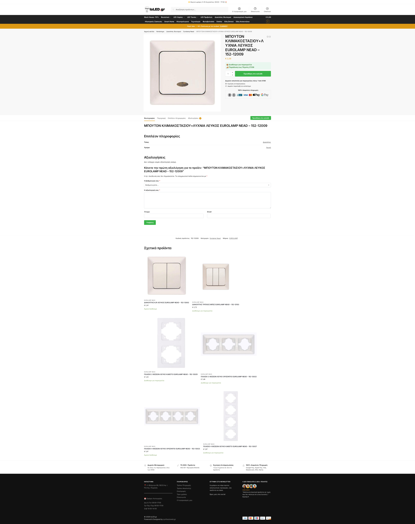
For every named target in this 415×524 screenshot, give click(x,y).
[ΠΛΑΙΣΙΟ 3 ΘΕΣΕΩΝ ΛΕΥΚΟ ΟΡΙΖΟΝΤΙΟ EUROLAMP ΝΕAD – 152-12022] (229, 344)
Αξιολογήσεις (194, 118)
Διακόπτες (267, 142)
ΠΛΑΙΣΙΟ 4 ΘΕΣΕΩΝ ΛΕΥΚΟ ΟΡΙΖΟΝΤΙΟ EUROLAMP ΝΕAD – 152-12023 (172, 449)
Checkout (267, 11)
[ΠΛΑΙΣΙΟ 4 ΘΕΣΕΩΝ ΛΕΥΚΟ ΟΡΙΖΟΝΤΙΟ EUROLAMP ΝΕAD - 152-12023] (270, 37)
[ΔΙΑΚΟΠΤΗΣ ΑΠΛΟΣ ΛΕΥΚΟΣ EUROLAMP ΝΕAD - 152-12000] (268, 37)
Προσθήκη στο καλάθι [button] (166, 312)
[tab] (150, 118)
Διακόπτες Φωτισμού (173, 31)
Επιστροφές (181, 491)
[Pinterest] (231, 498)
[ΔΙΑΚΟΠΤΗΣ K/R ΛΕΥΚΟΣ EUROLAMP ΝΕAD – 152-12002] (166, 275)
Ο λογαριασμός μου (239, 11)
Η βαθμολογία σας (152, 181)
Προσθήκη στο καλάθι (253, 74)
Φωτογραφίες (149, 118)
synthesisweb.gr (169, 519)
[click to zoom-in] (182, 73)
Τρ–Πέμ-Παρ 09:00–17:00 (153, 506)
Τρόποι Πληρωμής (184, 485)
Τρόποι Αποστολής (184, 488)
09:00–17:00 (156, 503)
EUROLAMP (233, 238)
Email (209, 212)
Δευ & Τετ (148, 503)
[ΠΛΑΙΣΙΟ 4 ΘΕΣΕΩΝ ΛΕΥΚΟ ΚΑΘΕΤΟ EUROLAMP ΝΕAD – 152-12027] (230, 415)
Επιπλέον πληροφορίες (177, 118)
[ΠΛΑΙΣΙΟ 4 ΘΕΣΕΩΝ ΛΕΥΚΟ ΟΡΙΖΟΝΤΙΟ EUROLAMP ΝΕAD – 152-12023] (172, 416)
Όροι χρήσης (182, 494)
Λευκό (268, 147)
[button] (268, 19)
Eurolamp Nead (188, 31)
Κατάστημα (160, 31)
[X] (223, 498)
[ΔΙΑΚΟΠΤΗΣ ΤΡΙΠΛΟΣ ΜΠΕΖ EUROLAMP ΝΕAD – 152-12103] (215, 276)
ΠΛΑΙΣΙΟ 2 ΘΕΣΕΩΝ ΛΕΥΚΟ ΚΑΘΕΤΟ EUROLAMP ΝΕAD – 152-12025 (171, 374)
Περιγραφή (161, 118)
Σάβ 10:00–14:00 (150, 509)
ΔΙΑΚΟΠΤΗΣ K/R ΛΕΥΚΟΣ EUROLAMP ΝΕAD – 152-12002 (166, 303)
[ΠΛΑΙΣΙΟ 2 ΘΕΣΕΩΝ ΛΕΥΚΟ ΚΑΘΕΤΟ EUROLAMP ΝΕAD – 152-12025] (171, 343)
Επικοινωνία (255, 11)
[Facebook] (211, 498)
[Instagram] (215, 498)
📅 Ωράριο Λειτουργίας (153, 499)
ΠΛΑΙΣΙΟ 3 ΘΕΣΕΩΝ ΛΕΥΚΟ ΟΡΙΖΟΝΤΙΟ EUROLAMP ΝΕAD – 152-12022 (229, 377)
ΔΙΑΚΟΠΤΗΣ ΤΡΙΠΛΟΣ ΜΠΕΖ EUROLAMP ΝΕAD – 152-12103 (215, 304)
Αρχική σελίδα (149, 31)
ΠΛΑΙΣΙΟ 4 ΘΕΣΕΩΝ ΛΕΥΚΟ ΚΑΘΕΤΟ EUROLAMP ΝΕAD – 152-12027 (230, 446)
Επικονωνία (181, 497)
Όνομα (147, 212)
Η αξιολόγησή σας (152, 190)
